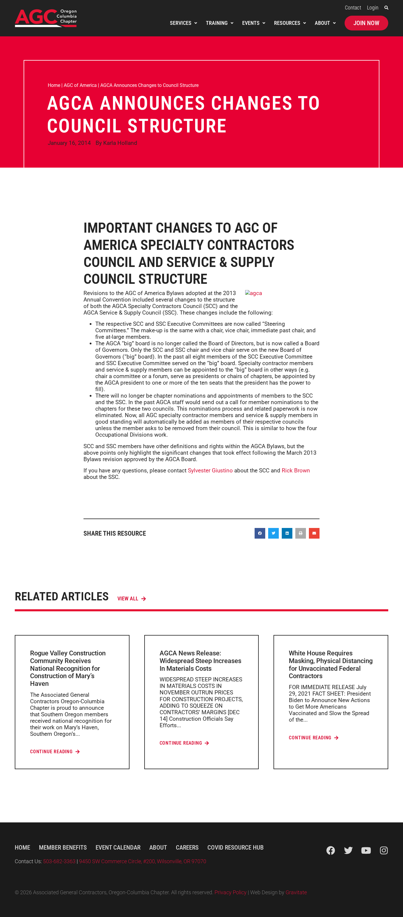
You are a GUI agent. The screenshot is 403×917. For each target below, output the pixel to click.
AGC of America (80, 85)
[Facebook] (330, 850)
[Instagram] (383, 850)
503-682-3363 (60, 861)
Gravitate (296, 892)
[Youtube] (366, 850)
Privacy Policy (230, 892)
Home (54, 85)
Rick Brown (296, 470)
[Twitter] (348, 850)
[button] (386, 8)
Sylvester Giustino (210, 470)
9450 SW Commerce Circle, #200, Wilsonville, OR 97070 (142, 861)
